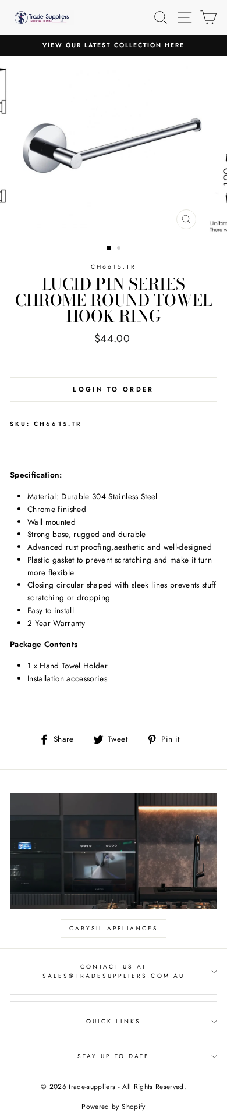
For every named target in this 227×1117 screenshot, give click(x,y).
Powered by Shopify (113, 1106)
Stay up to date (113, 1056)
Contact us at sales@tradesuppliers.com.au (113, 971)
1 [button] (109, 248)
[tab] (113, 450)
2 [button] (120, 249)
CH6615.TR (114, 266)
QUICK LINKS (113, 1021)
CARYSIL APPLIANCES (113, 928)
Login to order (113, 389)
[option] (113, 45)
